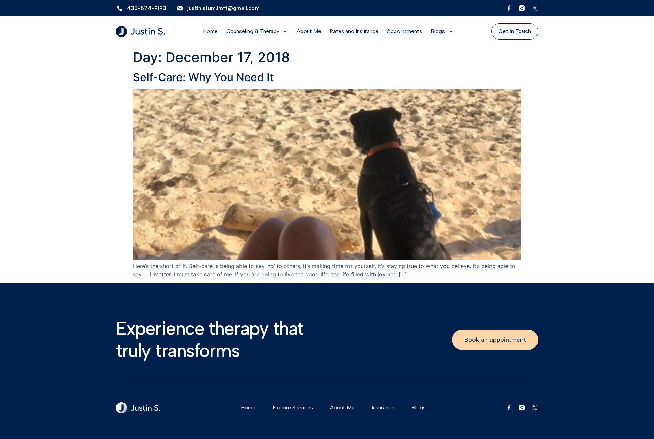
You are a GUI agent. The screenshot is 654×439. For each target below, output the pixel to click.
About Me (309, 31)
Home (210, 31)
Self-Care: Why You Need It (203, 77)
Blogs (438, 31)
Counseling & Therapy (252, 31)
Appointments (404, 31)
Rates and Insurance (354, 31)
